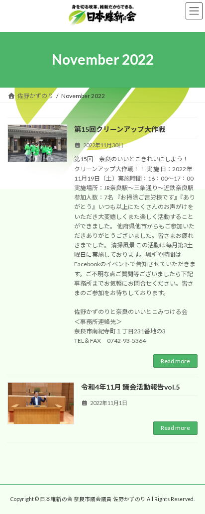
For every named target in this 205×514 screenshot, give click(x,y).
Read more (175, 361)
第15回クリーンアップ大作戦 (119, 129)
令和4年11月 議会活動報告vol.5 (130, 387)
